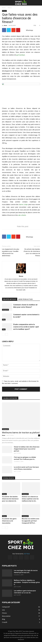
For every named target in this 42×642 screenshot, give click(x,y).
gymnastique (20, 55)
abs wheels (22, 215)
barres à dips (23, 204)
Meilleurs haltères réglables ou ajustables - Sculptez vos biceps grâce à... (27, 582)
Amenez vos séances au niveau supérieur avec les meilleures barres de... (30, 499)
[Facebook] (10, 557)
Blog (4, 319)
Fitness (10, 8)
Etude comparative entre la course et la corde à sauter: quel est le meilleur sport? (26, 326)
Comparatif (5, 309)
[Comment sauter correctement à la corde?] (7, 316)
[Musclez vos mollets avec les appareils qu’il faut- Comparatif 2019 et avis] (31, 510)
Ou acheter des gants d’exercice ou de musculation (9, 521)
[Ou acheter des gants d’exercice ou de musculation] (11, 510)
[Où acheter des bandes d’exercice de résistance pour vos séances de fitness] (11, 488)
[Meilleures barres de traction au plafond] (21, 416)
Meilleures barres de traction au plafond (21, 432)
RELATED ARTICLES (9, 299)
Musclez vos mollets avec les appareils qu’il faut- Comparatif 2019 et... (30, 521)
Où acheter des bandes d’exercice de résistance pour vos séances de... (10, 499)
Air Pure (27, 554)
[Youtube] (32, 557)
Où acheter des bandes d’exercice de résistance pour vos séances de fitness (32, 252)
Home (4, 8)
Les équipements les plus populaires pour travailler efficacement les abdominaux (10, 252)
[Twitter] (15, 557)
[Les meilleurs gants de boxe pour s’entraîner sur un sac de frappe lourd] (7, 593)
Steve (5, 25)
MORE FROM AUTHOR (25, 299)
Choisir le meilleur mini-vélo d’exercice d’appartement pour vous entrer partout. (26, 449)
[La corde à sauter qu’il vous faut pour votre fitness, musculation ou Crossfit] (7, 469)
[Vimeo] (21, 557)
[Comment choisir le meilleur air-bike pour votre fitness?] (7, 307)
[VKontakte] (26, 557)
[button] (39, 3)
